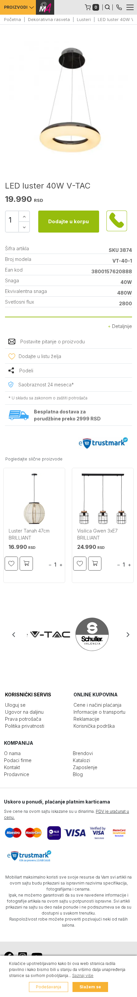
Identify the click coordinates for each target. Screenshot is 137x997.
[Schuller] (89, 634)
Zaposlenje (85, 767)
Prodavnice (16, 774)
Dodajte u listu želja (40, 356)
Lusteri (84, 19)
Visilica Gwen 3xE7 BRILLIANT (97, 534)
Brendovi (83, 753)
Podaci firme (18, 760)
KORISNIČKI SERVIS (28, 694)
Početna (12, 19)
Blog (78, 774)
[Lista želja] (11, 563)
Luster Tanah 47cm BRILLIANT (29, 534)
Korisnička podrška (94, 726)
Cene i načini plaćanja (97, 705)
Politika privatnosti (24, 726)
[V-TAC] (48, 634)
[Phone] (119, 6)
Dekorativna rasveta (49, 19)
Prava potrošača (23, 719)
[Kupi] (26, 564)
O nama (12, 753)
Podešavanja (48, 986)
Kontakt (12, 767)
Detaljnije (121, 326)
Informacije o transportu (99, 712)
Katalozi (81, 760)
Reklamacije (86, 719)
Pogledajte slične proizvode (34, 458)
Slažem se (90, 986)
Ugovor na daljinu (24, 712)
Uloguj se (15, 705)
